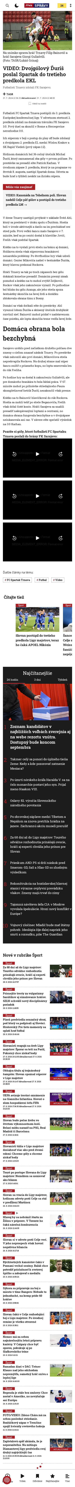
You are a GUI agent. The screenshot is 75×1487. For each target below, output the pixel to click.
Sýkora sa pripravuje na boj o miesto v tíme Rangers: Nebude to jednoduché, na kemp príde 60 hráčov (24, 1293)
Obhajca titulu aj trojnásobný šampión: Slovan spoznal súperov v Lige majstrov (24, 1074)
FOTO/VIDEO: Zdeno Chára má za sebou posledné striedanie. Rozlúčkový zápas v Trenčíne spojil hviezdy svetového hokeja (24, 1420)
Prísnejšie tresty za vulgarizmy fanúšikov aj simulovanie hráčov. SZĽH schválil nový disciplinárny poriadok (25, 999)
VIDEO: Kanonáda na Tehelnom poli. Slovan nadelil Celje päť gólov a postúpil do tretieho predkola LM (36, 199)
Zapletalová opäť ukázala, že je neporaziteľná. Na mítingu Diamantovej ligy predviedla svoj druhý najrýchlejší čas (24, 1446)
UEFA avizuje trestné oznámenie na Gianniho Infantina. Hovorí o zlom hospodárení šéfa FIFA (24, 1099)
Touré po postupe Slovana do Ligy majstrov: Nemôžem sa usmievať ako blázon (24, 1176)
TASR (9, 94)
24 (61, 5)
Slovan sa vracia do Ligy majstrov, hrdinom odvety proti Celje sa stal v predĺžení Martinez (25, 1198)
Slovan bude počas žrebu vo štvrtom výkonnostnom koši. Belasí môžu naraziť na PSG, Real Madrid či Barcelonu (24, 1125)
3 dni (37, 679)
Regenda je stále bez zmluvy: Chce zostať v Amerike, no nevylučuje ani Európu (25, 1396)
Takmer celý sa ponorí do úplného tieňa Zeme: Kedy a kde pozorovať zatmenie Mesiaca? (39, 763)
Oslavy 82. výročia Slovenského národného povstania (33, 802)
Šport (21, 605)
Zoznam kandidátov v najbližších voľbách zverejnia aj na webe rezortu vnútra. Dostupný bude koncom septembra (40, 737)
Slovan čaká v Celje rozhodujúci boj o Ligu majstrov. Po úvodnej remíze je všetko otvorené (23, 1318)
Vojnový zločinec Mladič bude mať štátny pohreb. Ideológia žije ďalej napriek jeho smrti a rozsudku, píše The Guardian (40, 929)
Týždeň (62, 679)
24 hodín (12, 679)
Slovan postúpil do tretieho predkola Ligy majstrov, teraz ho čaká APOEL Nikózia (37, 640)
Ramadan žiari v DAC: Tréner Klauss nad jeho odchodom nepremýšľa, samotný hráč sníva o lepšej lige (25, 1372)
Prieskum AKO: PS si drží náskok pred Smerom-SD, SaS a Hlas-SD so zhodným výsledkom (38, 867)
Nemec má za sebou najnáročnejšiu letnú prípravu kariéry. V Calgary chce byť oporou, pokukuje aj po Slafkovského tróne (22, 1344)
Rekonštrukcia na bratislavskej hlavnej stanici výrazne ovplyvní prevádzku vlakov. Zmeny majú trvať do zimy (38, 888)
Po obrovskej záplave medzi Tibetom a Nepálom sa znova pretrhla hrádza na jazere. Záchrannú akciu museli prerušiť (39, 821)
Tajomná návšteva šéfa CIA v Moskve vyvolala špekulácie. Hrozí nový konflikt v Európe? (41, 909)
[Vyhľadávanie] (7, 5)
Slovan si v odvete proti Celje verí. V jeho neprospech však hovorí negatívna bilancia (25, 1243)
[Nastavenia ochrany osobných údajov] (7, 1480)
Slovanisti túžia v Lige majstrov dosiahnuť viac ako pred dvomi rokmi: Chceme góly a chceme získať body (23, 1151)
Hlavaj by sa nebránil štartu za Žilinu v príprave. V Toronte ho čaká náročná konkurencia (23, 1220)
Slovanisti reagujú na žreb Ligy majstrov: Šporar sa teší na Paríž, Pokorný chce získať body (24, 1049)
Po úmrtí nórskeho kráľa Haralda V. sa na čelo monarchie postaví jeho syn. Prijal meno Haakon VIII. (40, 784)
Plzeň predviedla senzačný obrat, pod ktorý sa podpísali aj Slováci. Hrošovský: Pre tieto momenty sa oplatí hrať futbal (24, 1025)
